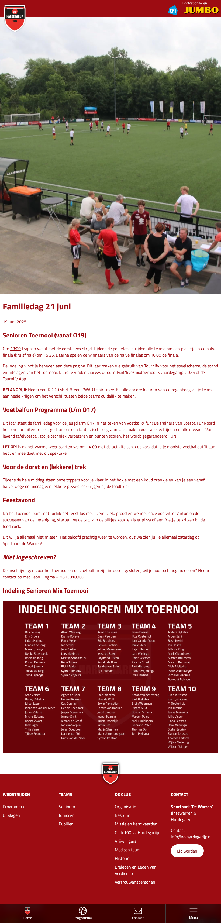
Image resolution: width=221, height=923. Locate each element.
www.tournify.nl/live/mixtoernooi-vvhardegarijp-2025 (145, 372)
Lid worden (187, 851)
